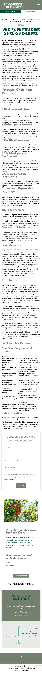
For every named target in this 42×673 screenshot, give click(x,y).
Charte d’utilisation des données (16, 668)
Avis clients (10, 12)
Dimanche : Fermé (21, 616)
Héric (9, 563)
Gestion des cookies (21, 670)
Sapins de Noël (31, 12)
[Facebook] (21, 658)
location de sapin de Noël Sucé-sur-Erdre (21, 537)
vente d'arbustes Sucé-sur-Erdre (18, 543)
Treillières (10, 565)
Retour (21, 25)
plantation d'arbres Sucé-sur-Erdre (19, 540)
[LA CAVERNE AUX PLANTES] (13, 6)
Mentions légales (20, 666)
